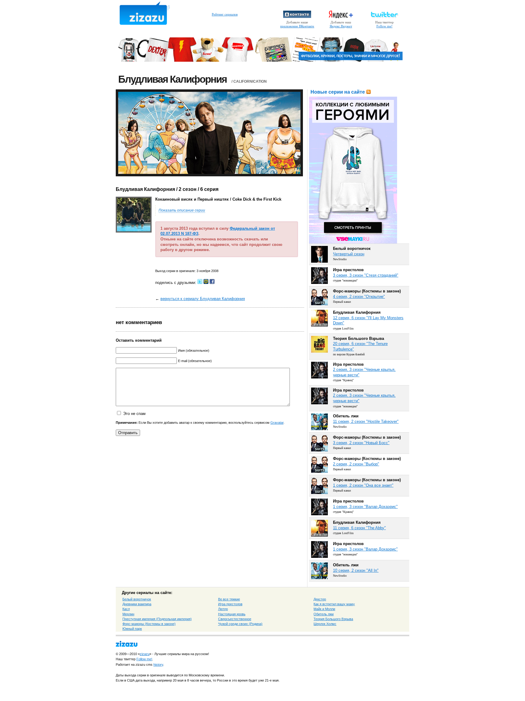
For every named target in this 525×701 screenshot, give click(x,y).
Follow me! (384, 26)
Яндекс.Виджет (341, 26)
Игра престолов (230, 604)
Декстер (320, 599)
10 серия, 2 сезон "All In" (356, 570)
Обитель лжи (324, 614)
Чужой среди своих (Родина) (240, 624)
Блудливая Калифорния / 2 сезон (156, 189)
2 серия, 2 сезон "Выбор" (356, 464)
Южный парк (132, 628)
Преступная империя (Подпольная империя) (157, 619)
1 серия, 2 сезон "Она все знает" (363, 485)
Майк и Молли (324, 609)
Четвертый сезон (348, 254)
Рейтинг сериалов (225, 14)
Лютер (223, 609)
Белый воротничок (136, 599)
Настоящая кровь (231, 614)
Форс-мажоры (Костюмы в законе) (149, 624)
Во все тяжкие (229, 599)
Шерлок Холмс (325, 624)
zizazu (144, 654)
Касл (126, 609)
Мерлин (128, 614)
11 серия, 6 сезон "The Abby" (359, 528)
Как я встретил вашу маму (334, 604)
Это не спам (134, 413)
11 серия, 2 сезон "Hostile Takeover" (366, 421)
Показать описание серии (182, 210)
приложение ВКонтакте (297, 26)
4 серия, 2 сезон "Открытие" (359, 296)
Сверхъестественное (234, 619)
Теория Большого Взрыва (333, 619)
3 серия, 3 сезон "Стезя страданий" (365, 275)
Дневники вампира (136, 604)
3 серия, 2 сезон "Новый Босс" (361, 442)
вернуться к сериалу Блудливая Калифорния (202, 298)
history (158, 664)
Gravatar (276, 422)
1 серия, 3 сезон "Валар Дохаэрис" (365, 506)
